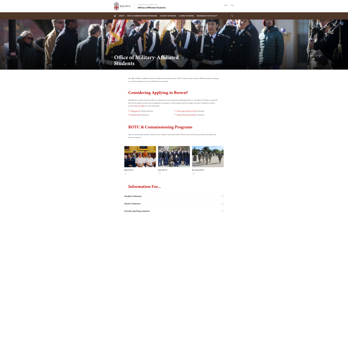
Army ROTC (162, 170)
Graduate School (135, 115)
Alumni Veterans (132, 204)
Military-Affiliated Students (152, 8)
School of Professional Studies (186, 115)
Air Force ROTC (198, 170)
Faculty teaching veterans (137, 211)
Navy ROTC (128, 170)
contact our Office (139, 106)
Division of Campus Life (148, 4)
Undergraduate (135, 111)
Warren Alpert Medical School (187, 111)
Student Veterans (132, 196)
